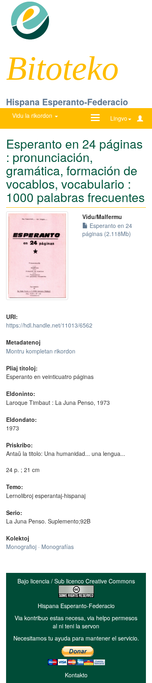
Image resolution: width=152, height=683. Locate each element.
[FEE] (30, 20)
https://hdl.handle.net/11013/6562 (49, 325)
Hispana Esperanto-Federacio (67, 102)
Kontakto (76, 675)
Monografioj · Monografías (40, 547)
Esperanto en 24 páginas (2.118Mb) (107, 229)
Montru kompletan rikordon (40, 351)
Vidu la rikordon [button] (33, 115)
